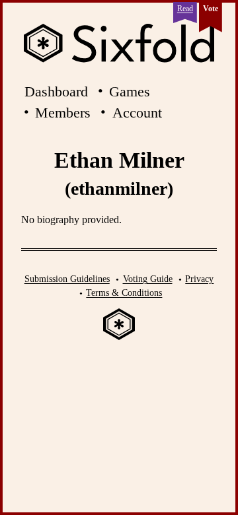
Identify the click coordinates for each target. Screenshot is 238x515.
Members (63, 112)
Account (137, 112)
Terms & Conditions (124, 292)
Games (129, 91)
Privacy (199, 278)
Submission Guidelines (67, 278)
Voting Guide (148, 278)
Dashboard (56, 91)
